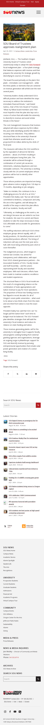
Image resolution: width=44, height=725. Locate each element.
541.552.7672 (28, 699)
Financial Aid (7, 594)
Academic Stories (9, 557)
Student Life (7, 564)
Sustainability (7, 624)
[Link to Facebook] (10, 711)
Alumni (5, 627)
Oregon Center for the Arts (12, 618)
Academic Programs (10, 597)
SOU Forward (12, 360)
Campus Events (8, 611)
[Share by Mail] (36, 374)
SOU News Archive (9, 669)
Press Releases (8, 641)
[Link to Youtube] (15, 711)
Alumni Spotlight (9, 560)
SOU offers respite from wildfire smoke (22, 456)
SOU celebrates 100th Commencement (22, 495)
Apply (20, 701)
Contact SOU (15, 699)
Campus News (19, 51)
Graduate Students (9, 587)
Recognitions (7, 570)
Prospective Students (10, 581)
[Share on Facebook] (8, 374)
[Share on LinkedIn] (26, 374)
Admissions (7, 591)
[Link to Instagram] (5, 711)
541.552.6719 (14, 657)
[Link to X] (20, 711)
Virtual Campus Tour (10, 601)
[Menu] (37, 12)
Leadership (29, 51)
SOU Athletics (8, 614)
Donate (22, 5)
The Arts (6, 567)
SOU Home (7, 701)
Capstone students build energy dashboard (24, 462)
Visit (15, 701)
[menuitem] (10, 1)
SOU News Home (9, 550)
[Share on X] (17, 374)
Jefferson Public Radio (10, 621)
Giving (5, 631)
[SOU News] (18, 12)
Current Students (9, 584)
